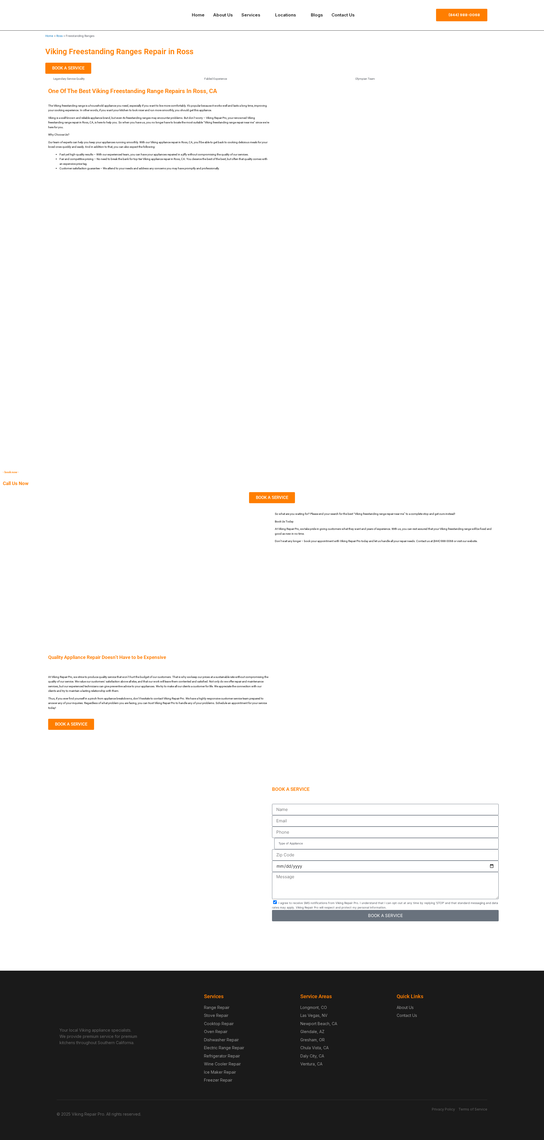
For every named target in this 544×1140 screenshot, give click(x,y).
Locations (285, 15)
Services (250, 15)
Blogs (317, 15)
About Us (223, 15)
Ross (59, 35)
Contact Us (343, 15)
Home (198, 15)
